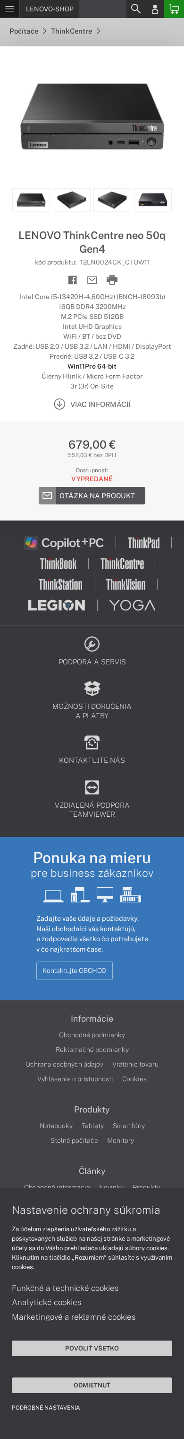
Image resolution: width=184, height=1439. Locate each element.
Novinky (111, 1187)
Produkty (92, 1109)
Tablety (93, 1126)
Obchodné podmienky (92, 1035)
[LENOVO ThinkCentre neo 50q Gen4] (92, 117)
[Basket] (174, 9)
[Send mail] (92, 280)
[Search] (135, 9)
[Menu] (9, 9)
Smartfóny (129, 1126)
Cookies (134, 1079)
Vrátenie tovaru (135, 1064)
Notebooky (56, 1126)
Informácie (92, 1019)
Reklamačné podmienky (92, 1049)
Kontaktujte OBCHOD (74, 970)
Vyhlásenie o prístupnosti (75, 1079)
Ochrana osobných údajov (64, 1064)
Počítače (24, 31)
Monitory (120, 1140)
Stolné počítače (74, 1140)
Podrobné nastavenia (46, 1407)
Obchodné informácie (57, 1187)
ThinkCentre (72, 31)
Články (92, 1171)
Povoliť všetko (92, 1348)
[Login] (154, 9)
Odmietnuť (92, 1385)
